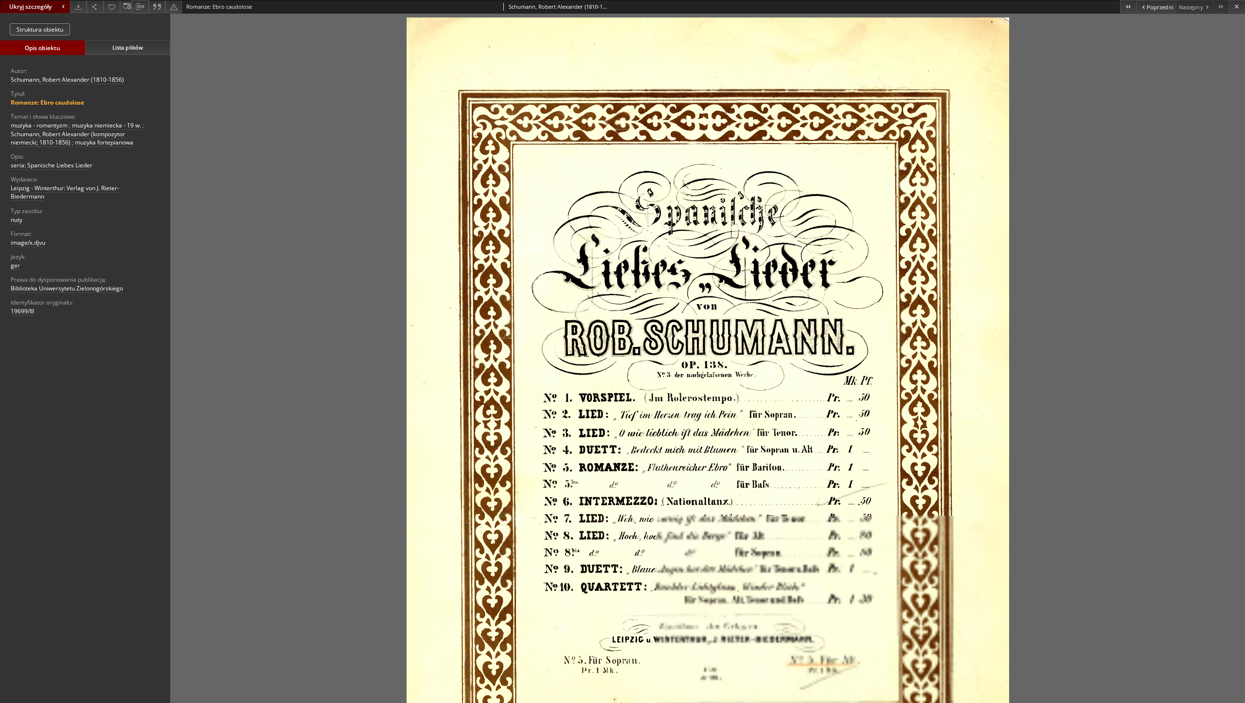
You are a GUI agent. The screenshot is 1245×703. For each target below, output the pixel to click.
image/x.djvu (28, 242)
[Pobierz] (78, 6)
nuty (16, 220)
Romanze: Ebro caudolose (47, 102)
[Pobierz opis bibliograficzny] (140, 7)
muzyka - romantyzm (39, 125)
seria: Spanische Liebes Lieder (51, 165)
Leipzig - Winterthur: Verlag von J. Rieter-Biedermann (65, 192)
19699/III (22, 311)
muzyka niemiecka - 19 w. (106, 125)
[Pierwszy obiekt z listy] (1128, 6)
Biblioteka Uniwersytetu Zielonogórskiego (67, 288)
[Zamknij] (1237, 6)
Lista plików (127, 47)
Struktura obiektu (40, 29)
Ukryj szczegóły (30, 6)
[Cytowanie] (157, 6)
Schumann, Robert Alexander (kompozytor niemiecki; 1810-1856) (68, 138)
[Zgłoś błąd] (173, 6)
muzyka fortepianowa (104, 142)
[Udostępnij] (95, 6)
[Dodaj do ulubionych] (112, 6)
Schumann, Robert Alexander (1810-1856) (67, 79)
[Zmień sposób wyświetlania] (126, 6)
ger (15, 265)
